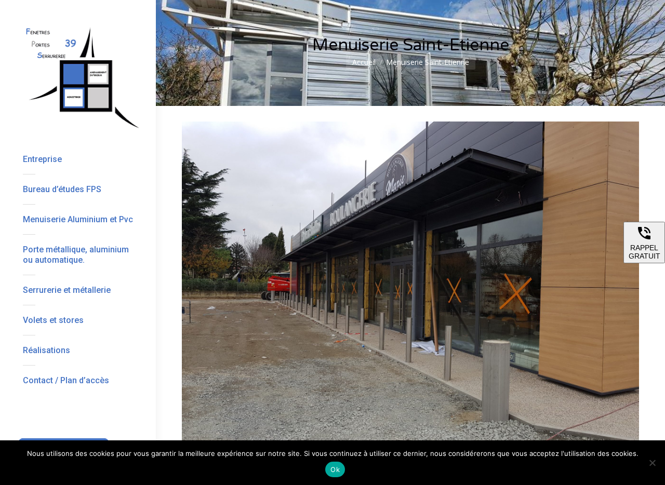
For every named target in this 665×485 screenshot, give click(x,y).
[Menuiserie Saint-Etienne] (410, 293)
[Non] (652, 462)
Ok (335, 469)
